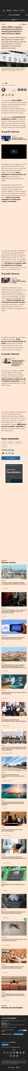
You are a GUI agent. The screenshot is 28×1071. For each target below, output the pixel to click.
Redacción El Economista (7, 945)
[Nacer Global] (22, 1030)
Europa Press (5, 890)
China (4, 446)
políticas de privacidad (16, 1047)
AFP (3, 643)
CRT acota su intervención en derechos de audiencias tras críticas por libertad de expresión (13, 857)
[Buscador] (4, 15)
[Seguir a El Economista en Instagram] (20, 1052)
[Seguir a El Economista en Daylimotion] (23, 1052)
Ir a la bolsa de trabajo (18, 1034)
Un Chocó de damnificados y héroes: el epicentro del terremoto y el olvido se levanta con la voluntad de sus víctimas (13, 611)
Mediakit (9, 1023)
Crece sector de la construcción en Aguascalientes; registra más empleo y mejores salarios (13, 776)
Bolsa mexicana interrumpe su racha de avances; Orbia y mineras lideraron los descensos (13, 912)
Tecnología (4, 635)
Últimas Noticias (5, 19)
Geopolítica (14, 278)
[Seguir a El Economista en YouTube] (14, 1052)
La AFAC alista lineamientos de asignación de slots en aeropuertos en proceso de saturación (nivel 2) (13, 995)
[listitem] (3, 90)
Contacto (7, 1026)
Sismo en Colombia (23, 19)
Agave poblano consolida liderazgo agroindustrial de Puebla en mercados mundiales (13, 720)
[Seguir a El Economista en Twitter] (7, 1052)
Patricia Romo (5, 698)
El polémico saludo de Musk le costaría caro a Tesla (19, 138)
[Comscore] (11, 1067)
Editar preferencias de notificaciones (8, 1027)
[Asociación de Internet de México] (18, 1068)
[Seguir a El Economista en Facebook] (4, 1052)
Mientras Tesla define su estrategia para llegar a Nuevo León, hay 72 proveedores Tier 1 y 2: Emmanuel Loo (18, 363)
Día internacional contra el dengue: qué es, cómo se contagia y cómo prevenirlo (13, 940)
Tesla (4, 442)
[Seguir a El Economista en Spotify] (17, 1052)
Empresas (3, 24)
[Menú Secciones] (1, 15)
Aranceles (18, 442)
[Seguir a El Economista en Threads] (14, 1055)
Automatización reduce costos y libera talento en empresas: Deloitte (14, 693)
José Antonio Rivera (6, 917)
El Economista (12, 1020)
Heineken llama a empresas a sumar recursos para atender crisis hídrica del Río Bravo (12, 967)
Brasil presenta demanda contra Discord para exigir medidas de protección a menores (13, 638)
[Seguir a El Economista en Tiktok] (17, 1055)
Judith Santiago (5, 972)
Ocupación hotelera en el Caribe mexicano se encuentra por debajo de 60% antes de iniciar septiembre (12, 803)
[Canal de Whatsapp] (25, 919)
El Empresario (18, 1020)
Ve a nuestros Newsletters (10, 476)
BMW (10, 442)
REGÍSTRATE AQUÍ (16, 481)
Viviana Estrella (5, 588)
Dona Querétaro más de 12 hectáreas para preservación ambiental (12, 830)
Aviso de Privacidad (12, 1024)
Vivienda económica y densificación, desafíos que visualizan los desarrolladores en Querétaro (13, 583)
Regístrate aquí (5, 1044)
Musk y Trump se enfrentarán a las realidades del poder (19, 281)
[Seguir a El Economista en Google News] (10, 1055)
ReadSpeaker (14, 90)
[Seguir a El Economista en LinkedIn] (10, 1052)
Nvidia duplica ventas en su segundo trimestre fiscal (13, 885)
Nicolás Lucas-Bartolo (6, 862)
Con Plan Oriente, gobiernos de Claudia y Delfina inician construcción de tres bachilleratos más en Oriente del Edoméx (14, 749)
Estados (13, 358)
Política (3, 717)
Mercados (14, 136)
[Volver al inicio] (14, 1018)
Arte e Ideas (4, 937)
